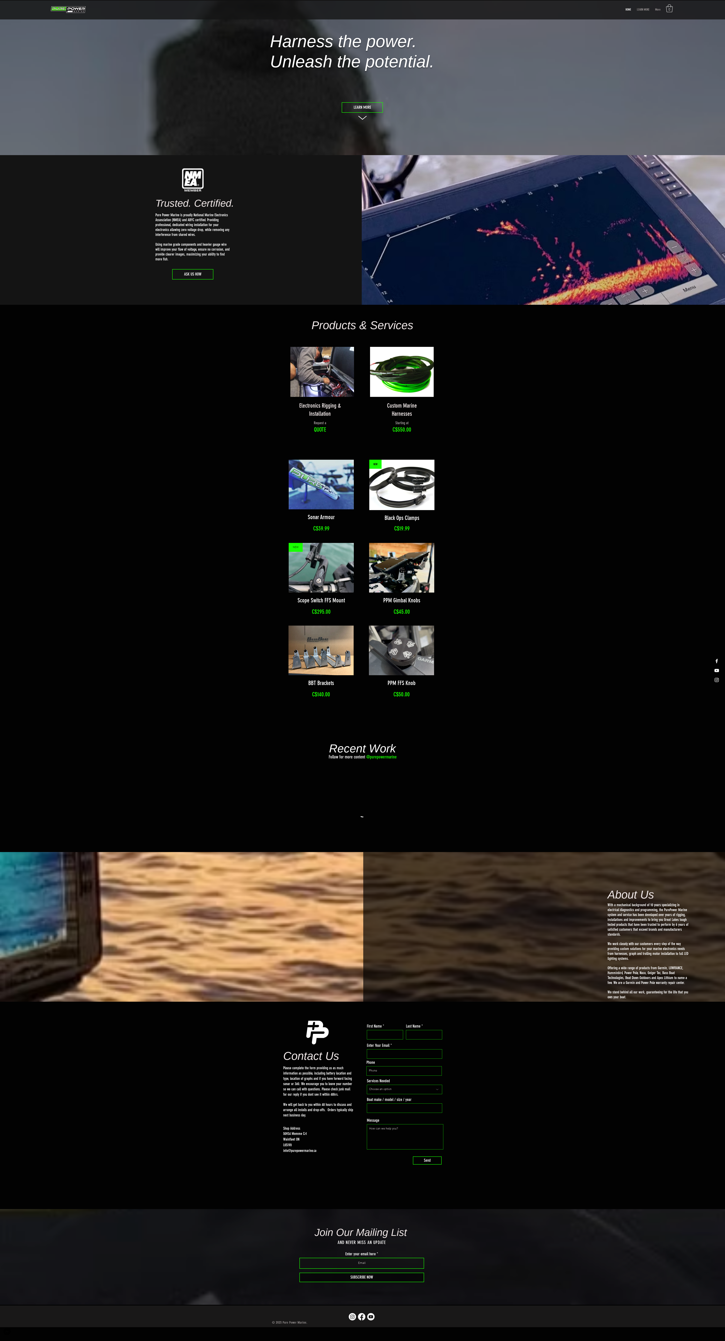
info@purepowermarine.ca (299, 1164)
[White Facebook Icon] (717, 661)
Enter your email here (360, 1268)
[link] (669, 8)
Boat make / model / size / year (389, 1113)
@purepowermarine (381, 757)
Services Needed (378, 1095)
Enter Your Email (378, 1059)
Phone (370, 1076)
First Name (374, 1040)
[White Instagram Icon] (717, 680)
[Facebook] (361, 1330)
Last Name (413, 1040)
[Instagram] (352, 1330)
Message (373, 1134)
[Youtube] (371, 1330)
